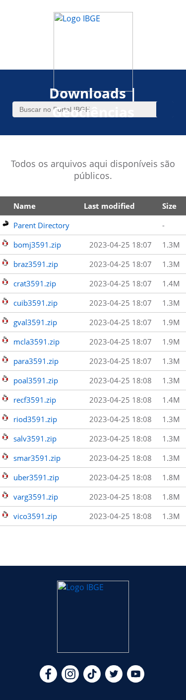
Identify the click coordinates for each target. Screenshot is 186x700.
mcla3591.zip (36, 342)
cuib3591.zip (35, 303)
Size (169, 206)
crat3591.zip (34, 283)
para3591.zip (36, 361)
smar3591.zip (37, 458)
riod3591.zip (35, 419)
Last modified (109, 206)
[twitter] (114, 679)
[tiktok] (92, 679)
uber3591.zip (36, 477)
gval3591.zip (35, 322)
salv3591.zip (35, 438)
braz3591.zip (35, 264)
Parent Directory (41, 225)
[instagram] (70, 679)
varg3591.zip (35, 497)
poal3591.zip (35, 380)
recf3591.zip (34, 400)
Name (24, 206)
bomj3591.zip (37, 245)
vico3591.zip (35, 516)
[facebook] (48, 679)
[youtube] (135, 679)
